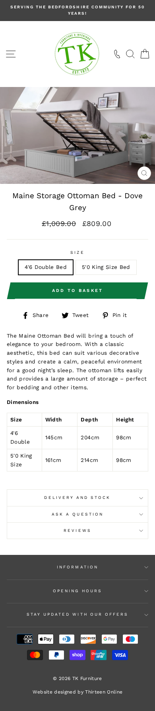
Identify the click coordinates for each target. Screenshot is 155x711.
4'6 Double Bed (46, 267)
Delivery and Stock (77, 497)
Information (77, 567)
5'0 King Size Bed (106, 267)
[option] (77, 10)
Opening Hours (77, 591)
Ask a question (77, 514)
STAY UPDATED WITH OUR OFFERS (78, 614)
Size (77, 252)
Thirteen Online (103, 692)
